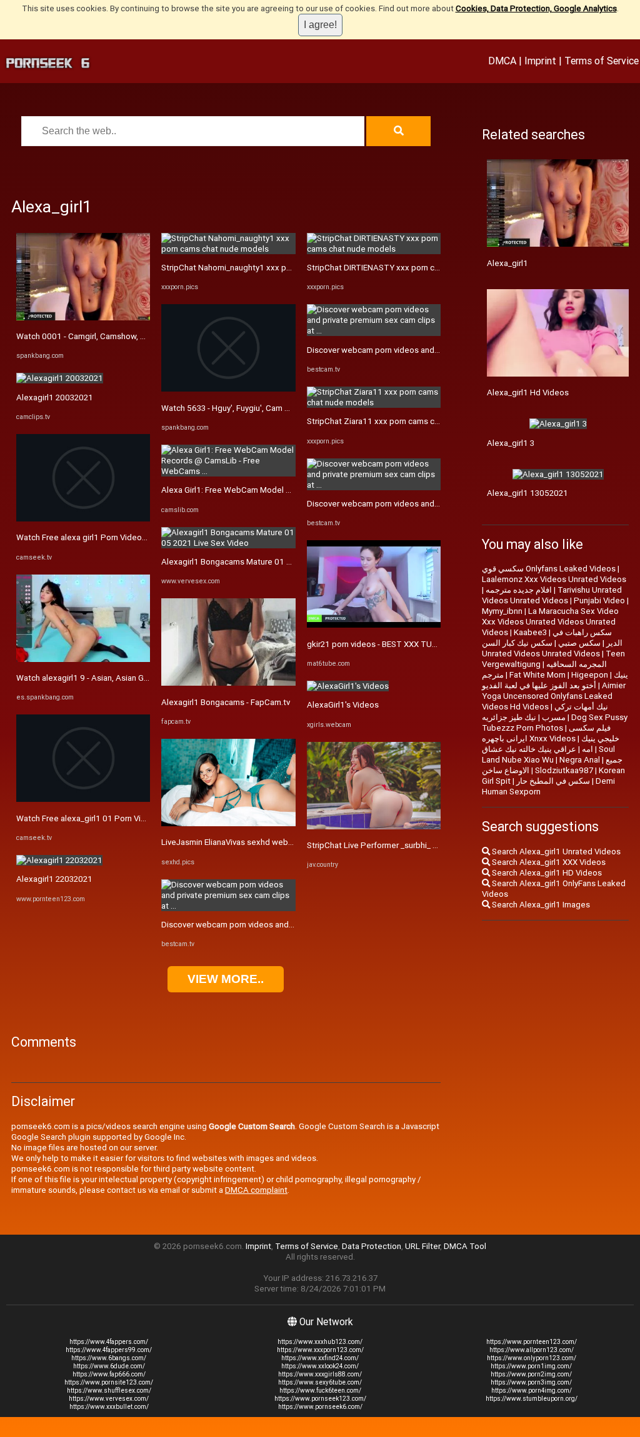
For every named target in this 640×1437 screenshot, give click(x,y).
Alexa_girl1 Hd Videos (528, 392)
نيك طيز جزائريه (509, 717)
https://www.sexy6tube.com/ (320, 1382)
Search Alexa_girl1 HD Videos (546, 872)
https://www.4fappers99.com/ (109, 1350)
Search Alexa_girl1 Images (540, 904)
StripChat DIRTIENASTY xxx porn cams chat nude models (413, 267)
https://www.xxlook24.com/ (320, 1366)
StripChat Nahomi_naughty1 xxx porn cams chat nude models (275, 267)
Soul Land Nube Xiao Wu (548, 754)
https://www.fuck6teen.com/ (320, 1390)
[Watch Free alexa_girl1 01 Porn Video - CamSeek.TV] (83, 799)
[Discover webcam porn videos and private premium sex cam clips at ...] (228, 906)
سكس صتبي (579, 643)
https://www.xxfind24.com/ (320, 1358)
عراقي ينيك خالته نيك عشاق (529, 749)
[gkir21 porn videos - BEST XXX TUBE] (374, 625)
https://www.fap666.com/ (109, 1374)
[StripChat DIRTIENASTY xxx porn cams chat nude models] (374, 249)
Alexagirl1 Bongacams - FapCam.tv (225, 702)
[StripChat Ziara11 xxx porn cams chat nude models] (374, 402)
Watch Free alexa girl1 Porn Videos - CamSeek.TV (108, 537)
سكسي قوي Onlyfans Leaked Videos (549, 568)
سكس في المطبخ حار (553, 781)
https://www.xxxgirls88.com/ (320, 1374)
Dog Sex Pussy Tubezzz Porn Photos (555, 722)
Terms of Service (601, 60)
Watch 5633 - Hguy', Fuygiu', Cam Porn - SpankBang (255, 408)
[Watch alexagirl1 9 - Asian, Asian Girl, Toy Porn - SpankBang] (83, 659)
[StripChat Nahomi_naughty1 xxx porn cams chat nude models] (228, 249)
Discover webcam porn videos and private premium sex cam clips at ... (290, 924)
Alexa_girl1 (507, 263)
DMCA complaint (256, 1190)
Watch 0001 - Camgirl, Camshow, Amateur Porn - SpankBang (127, 336)
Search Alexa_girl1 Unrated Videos (555, 851)
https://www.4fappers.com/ (108, 1342)
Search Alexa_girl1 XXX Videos (548, 862)
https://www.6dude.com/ (109, 1366)
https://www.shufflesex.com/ (109, 1390)
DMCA (502, 60)
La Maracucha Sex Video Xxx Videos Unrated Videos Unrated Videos (550, 622)
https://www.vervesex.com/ (109, 1399)
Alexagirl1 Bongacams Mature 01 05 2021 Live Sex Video (267, 561)
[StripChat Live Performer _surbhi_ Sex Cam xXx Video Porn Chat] (374, 826)
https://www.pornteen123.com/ (531, 1342)
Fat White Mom (537, 674)
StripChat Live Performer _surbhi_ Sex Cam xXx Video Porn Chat (425, 845)
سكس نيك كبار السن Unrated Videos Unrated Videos (541, 648)
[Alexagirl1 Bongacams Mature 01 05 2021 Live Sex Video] (228, 543)
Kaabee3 (530, 632)
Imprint (540, 60)
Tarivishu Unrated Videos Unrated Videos (552, 595)
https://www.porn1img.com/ (531, 1366)
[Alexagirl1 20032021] (59, 378)
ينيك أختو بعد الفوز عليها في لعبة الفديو (555, 680)
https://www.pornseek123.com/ (320, 1399)
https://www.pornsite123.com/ (108, 1382)
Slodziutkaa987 (564, 770)
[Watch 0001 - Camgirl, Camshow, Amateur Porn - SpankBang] (83, 317)
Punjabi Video (599, 600)
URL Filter (422, 1246)
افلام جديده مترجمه (519, 590)
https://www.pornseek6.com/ (320, 1407)
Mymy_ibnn (502, 611)
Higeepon (589, 674)
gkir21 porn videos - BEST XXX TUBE (374, 644)
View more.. (226, 978)
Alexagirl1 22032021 (54, 879)
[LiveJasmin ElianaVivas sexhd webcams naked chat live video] (228, 823)
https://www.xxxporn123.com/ (320, 1350)
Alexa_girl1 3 (510, 443)
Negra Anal (579, 759)
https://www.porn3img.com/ (531, 1382)
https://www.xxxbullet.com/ (109, 1407)
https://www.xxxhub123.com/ (320, 1342)
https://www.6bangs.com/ (108, 1358)
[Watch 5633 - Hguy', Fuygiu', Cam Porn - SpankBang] (228, 388)
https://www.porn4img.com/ (531, 1390)
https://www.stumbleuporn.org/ (532, 1399)
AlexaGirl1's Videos (343, 704)
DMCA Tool (465, 1246)
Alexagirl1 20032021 (54, 397)
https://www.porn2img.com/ (531, 1374)
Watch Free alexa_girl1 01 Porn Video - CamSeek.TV (113, 818)
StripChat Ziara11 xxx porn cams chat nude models (402, 421)
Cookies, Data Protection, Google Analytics (536, 8)
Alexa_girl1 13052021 (527, 493)
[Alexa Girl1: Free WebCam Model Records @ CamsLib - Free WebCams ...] (228, 471)
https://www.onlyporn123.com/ (531, 1358)
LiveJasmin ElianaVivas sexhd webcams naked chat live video (274, 842)
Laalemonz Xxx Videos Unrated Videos (554, 579)
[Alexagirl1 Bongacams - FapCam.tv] (228, 683)
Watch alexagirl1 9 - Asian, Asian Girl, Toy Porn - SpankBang (125, 678)
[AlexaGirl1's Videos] (348, 686)
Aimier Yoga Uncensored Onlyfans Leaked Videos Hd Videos (554, 696)
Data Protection (371, 1246)
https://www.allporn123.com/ (531, 1350)
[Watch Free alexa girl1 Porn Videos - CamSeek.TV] (83, 518)
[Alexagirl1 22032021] (59, 860)
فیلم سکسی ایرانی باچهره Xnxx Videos (546, 733)
